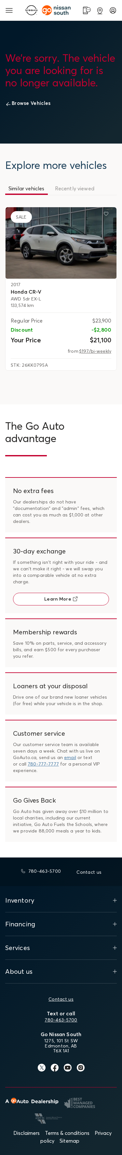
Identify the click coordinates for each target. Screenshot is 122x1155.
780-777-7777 (43, 764)
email (70, 757)
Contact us (61, 999)
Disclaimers (26, 1133)
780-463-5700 (61, 1020)
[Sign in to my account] (113, 10)
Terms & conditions (67, 1133)
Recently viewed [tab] (74, 188)
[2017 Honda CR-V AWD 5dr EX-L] (61, 242)
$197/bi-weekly (95, 351)
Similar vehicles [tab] (26, 188)
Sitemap (69, 1140)
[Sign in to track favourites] (107, 215)
